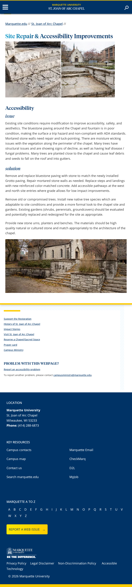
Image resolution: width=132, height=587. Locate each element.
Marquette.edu (16, 24)
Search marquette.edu (23, 477)
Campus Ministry (13, 350)
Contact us (14, 468)
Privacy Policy (16, 563)
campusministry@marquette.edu (72, 375)
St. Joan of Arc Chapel (66, 8)
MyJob (73, 477)
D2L (72, 468)
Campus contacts (19, 450)
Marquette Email (81, 450)
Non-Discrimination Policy (77, 563)
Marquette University (66, 4)
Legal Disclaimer (42, 563)
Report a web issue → (27, 529)
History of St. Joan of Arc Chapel (22, 324)
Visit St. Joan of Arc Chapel (19, 334)
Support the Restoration (17, 318)
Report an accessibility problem (22, 369)
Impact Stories (12, 329)
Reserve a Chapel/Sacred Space (22, 339)
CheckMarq (77, 459)
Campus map (16, 459)
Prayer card (10, 344)
